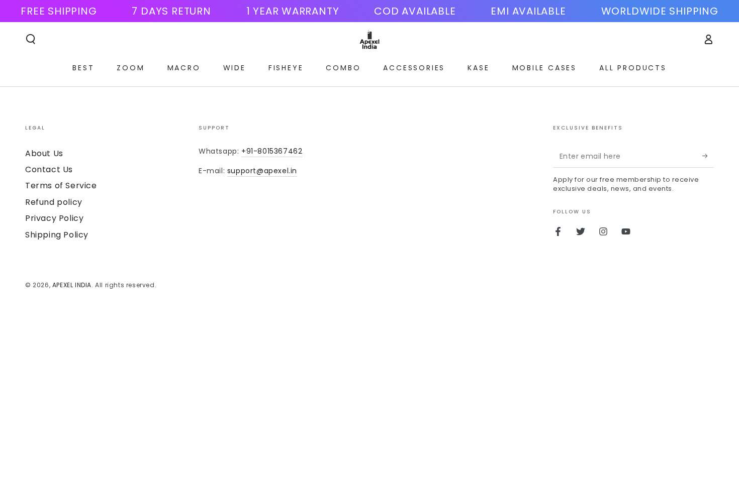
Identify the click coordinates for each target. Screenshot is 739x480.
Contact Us (49, 169)
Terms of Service (61, 185)
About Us (44, 153)
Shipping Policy (56, 235)
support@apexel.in (262, 171)
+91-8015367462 (271, 151)
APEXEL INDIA (71, 285)
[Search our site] (31, 39)
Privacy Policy (54, 218)
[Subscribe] (708, 156)
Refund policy (53, 202)
